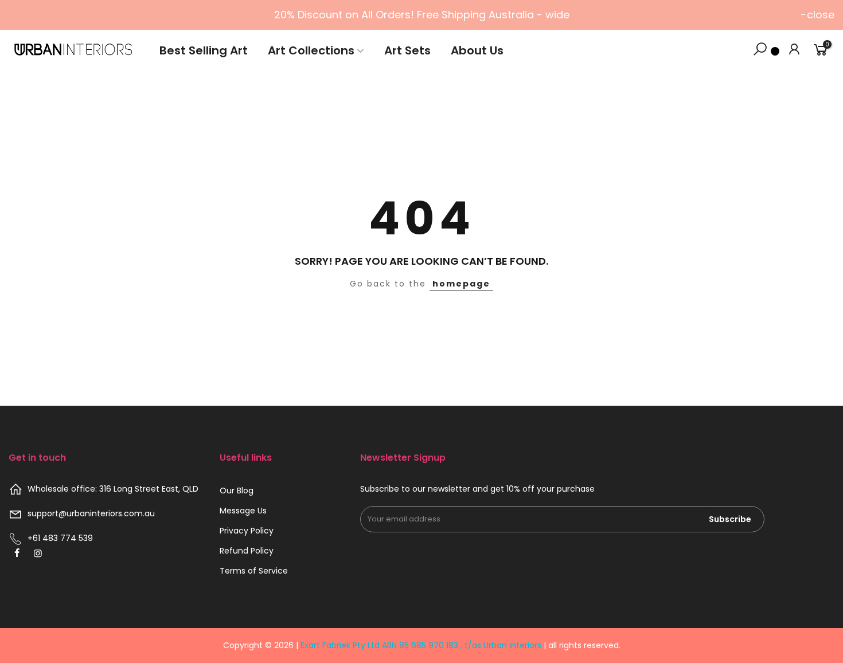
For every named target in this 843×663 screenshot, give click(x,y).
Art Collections (311, 50)
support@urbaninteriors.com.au (91, 513)
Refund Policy (247, 550)
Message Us (243, 510)
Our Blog (236, 490)
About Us (477, 50)
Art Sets (407, 50)
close (820, 14)
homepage (461, 283)
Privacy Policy (247, 530)
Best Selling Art (203, 50)
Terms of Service (254, 570)
